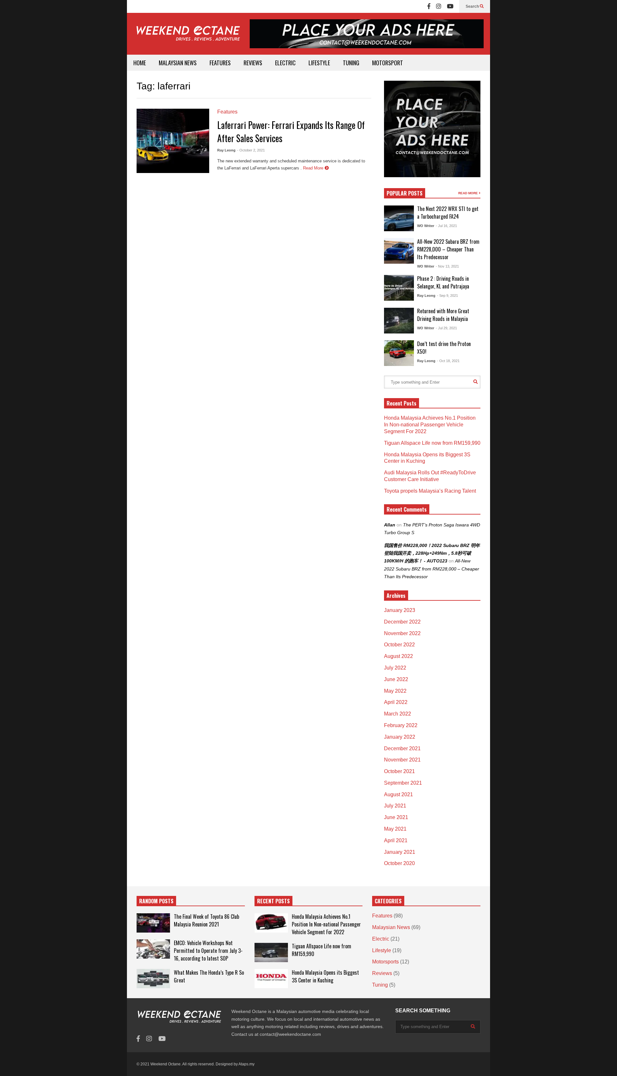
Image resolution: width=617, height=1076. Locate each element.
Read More (314, 168)
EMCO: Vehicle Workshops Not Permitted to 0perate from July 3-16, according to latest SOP (208, 950)
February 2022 (400, 725)
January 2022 (399, 737)
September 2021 (403, 783)
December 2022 (402, 622)
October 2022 (399, 644)
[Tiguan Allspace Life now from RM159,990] (271, 952)
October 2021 (399, 771)
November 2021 (402, 759)
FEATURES (220, 63)
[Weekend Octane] (188, 37)
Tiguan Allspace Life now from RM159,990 (432, 443)
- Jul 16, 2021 (446, 226)
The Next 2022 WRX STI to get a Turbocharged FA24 (447, 212)
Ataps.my (246, 1064)
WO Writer (425, 226)
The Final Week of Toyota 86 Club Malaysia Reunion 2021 (206, 920)
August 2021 (398, 794)
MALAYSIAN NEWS (178, 63)
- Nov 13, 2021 (447, 266)
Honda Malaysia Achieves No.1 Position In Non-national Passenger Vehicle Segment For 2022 (430, 424)
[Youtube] (450, 6)
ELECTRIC (285, 63)
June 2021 (396, 817)
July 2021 (395, 805)
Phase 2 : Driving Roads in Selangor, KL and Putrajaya (443, 282)
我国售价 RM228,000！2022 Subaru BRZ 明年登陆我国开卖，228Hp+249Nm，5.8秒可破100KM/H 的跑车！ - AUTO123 (432, 553)
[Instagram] (438, 6)
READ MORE (468, 193)
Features (227, 111)
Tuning (380, 985)
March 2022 (397, 713)
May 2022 (395, 691)
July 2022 (395, 667)
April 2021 (395, 840)
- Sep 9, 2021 (447, 295)
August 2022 (398, 656)
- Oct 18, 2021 (448, 361)
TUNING (351, 63)
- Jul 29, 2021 (446, 328)
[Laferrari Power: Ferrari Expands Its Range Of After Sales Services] (173, 141)
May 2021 (395, 829)
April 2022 (395, 702)
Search (473, 6)
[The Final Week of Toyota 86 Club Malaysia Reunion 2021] (153, 923)
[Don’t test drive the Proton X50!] (399, 353)
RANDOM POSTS (156, 901)
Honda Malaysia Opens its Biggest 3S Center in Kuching (325, 976)
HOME (139, 63)
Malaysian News (391, 927)
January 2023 (399, 610)
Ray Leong (226, 150)
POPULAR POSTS (405, 193)
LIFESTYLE (319, 63)
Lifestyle (381, 950)
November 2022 (402, 633)
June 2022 (396, 679)
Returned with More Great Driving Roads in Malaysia (443, 315)
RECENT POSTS (273, 901)
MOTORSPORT (387, 63)
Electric (380, 939)
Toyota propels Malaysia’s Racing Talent (430, 491)
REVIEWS (253, 63)
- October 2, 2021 (251, 150)
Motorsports (385, 961)
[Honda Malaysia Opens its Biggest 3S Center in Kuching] (271, 978)
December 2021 (402, 748)
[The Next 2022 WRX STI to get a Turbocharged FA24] (399, 218)
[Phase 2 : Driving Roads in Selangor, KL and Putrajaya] (399, 288)
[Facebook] (428, 6)
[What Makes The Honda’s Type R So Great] (153, 978)
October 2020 (399, 863)
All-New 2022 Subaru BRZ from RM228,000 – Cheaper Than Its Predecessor (448, 249)
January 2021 (399, 852)
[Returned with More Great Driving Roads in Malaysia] (399, 320)
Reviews (382, 973)
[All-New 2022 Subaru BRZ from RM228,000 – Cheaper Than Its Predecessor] (399, 251)
